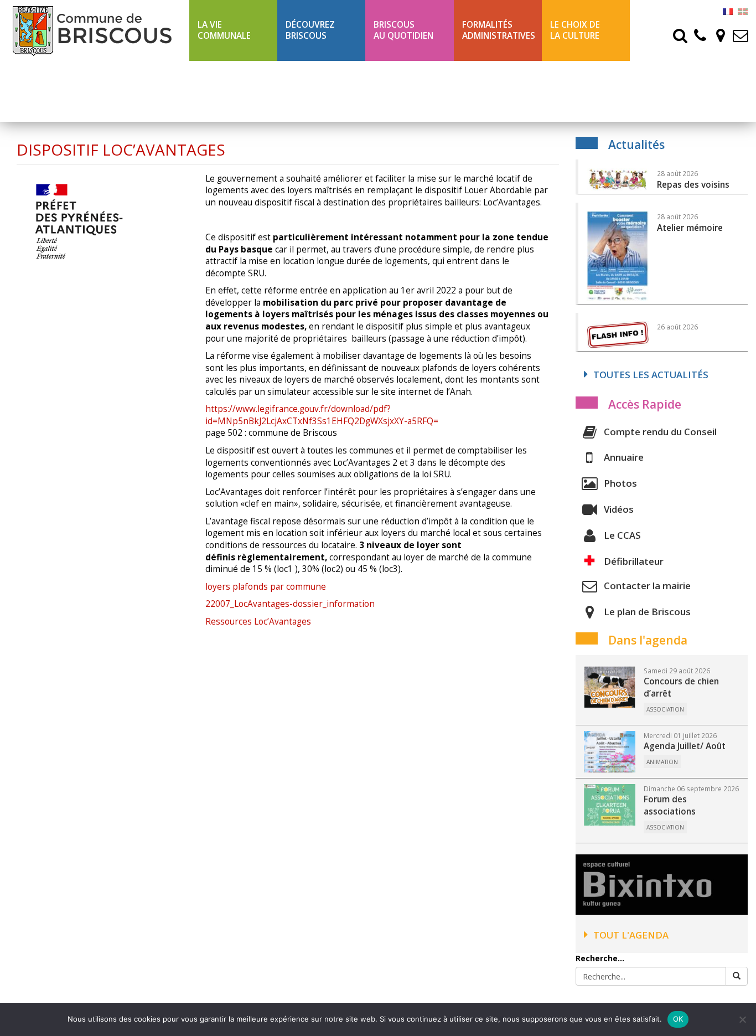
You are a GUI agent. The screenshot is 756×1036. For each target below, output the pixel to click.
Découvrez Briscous (310, 30)
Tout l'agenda (631, 935)
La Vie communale (224, 30)
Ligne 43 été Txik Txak (224, 91)
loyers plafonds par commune (265, 586)
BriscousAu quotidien (403, 30)
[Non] (742, 1019)
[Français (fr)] (728, 11)
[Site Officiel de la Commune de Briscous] (94, 30)
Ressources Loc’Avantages (258, 621)
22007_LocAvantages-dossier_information (290, 604)
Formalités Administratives (498, 30)
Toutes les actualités (650, 374)
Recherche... (600, 958)
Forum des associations (670, 805)
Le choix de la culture (575, 30)
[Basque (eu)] (743, 11)
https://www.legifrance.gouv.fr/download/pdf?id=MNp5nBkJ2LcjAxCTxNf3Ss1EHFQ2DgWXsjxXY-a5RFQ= (321, 415)
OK (678, 1018)
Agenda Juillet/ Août (685, 746)
